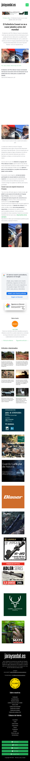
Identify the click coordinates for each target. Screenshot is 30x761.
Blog (9, 18)
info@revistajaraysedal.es (18, 675)
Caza (15, 721)
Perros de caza (15, 733)
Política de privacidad (15, 706)
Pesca (15, 727)
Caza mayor (15, 723)
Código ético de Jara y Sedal (15, 702)
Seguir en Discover (17, 297)
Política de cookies (15, 710)
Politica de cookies (15, 708)
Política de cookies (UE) (15, 712)
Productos (15, 729)
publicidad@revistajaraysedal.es (18, 672)
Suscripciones (15, 699)
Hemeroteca (15, 735)
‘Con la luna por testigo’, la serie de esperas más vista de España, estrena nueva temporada (7, 381)
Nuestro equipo (15, 700)
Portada (5, 18)
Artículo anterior (7, 340)
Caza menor (15, 725)
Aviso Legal (15, 704)
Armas (15, 731)
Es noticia (15, 719)
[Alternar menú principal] (27, 4)
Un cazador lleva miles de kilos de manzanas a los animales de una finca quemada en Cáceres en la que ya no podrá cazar (22, 363)
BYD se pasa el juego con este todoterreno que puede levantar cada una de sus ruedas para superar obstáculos (7, 399)
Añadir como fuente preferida (17, 293)
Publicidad (15, 697)
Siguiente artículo (22, 340)
